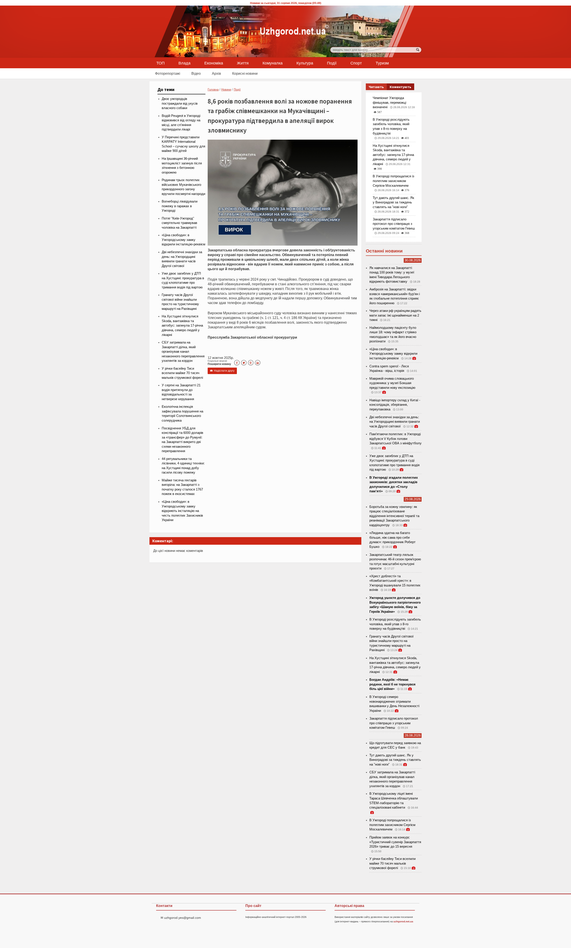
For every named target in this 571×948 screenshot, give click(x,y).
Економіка (213, 63)
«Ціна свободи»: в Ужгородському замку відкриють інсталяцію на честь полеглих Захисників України (182, 511)
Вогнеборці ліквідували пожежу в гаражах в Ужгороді (179, 206)
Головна (213, 89)
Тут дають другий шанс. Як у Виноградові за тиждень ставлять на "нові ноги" (393, 202)
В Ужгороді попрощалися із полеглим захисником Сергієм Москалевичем (393, 180)
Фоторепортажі (167, 73)
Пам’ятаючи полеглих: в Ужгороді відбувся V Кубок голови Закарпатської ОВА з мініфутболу (395, 438)
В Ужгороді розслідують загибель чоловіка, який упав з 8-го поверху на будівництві (395, 624)
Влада (184, 63)
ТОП (160, 63)
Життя (243, 63)
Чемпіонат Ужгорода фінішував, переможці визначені (389, 102)
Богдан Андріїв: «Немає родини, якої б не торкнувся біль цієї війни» (392, 684)
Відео (196, 73)
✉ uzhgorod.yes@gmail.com (181, 917)
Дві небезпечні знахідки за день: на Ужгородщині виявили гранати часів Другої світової (394, 421)
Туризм (382, 63)
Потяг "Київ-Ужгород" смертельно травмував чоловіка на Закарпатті (179, 223)
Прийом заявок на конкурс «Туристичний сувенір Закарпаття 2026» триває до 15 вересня (395, 842)
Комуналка (273, 63)
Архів (216, 73)
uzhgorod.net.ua (403, 921)
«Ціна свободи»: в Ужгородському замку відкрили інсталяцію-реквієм (183, 239)
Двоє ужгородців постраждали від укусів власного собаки (180, 103)
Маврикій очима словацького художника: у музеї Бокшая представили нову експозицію (392, 383)
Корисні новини (245, 73)
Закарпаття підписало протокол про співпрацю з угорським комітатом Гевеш (394, 223)
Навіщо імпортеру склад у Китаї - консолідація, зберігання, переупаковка (394, 404)
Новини (226, 89)
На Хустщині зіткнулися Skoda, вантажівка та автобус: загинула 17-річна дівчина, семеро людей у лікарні (182, 325)
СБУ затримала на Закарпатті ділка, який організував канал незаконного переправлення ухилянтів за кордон (183, 351)
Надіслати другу (222, 370)
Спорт (356, 63)
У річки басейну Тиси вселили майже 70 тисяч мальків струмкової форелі (182, 373)
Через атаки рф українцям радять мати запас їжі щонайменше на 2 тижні (395, 315)
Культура (304, 63)
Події (332, 63)
